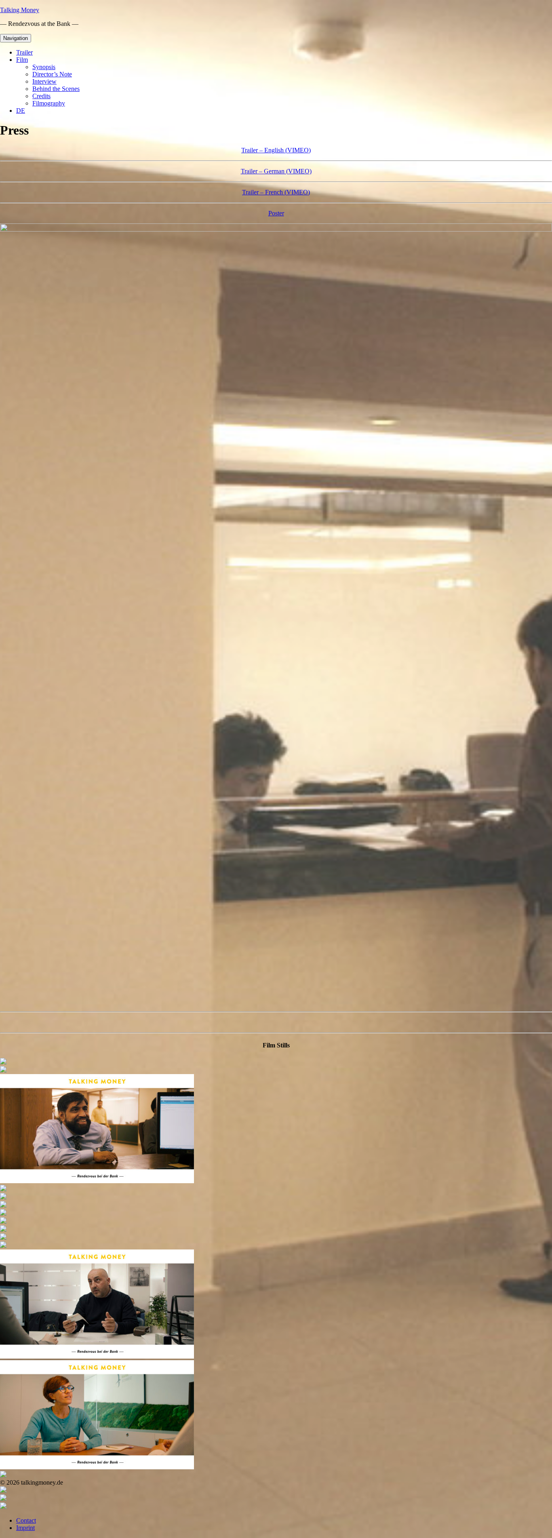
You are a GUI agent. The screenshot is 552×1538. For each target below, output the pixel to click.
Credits (41, 96)
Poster (276, 213)
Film (22, 59)
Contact (26, 1520)
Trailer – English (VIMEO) (276, 150)
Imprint (25, 1527)
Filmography (48, 103)
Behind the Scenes (56, 88)
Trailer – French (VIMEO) (276, 192)
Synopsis (43, 66)
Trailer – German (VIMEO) (276, 171)
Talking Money (19, 9)
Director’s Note (52, 74)
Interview (44, 81)
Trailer (24, 52)
